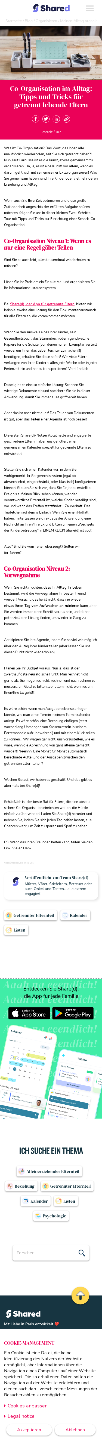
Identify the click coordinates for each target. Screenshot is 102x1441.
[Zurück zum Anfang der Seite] (79, 1295)
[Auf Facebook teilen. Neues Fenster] (35, 119)
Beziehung (25, 1186)
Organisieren (46, 20)
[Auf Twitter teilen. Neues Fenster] (46, 119)
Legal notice (21, 1416)
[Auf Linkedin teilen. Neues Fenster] (56, 119)
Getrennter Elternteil (34, 915)
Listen (19, 930)
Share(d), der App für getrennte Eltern (42, 304)
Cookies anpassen (28, 1405)
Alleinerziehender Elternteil (52, 1171)
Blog (29, 20)
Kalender (78, 915)
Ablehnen (75, 1430)
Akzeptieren (29, 1430)
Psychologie (54, 1216)
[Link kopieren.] (66, 119)
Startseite (13, 20)
